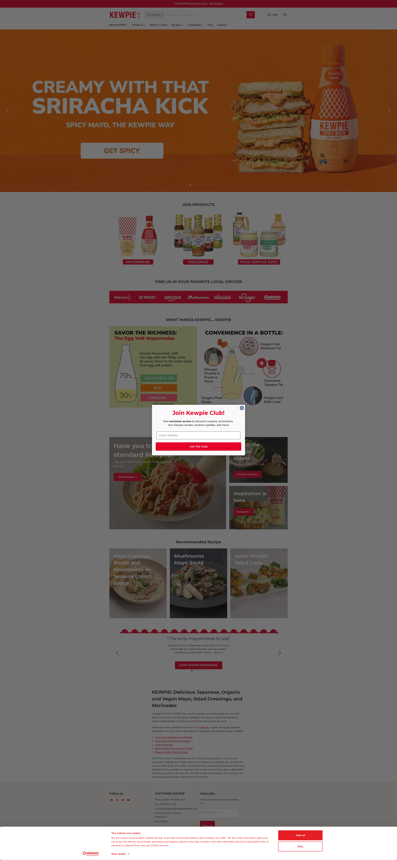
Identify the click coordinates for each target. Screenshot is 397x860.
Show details (118, 854)
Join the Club (199, 446)
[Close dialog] (242, 408)
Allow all (300, 835)
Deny (300, 846)
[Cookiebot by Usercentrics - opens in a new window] (90, 854)
